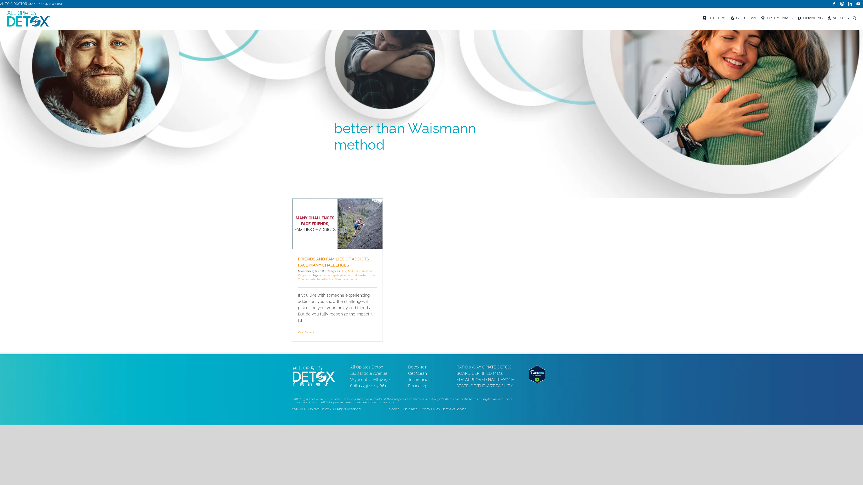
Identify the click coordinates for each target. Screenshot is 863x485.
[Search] (854, 18)
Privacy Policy (429, 409)
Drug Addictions (350, 271)
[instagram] (842, 4)
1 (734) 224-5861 (50, 4)
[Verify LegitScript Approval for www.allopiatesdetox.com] (537, 368)
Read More (304, 332)
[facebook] (834, 4)
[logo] (28, 12)
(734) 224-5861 (372, 386)
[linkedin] (850, 4)
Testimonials (420, 379)
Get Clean (417, 373)
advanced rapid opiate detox (336, 275)
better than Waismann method (339, 279)
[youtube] (858, 4)
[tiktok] (326, 384)
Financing (417, 386)
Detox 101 (417, 367)
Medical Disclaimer (403, 409)
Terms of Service (454, 409)
